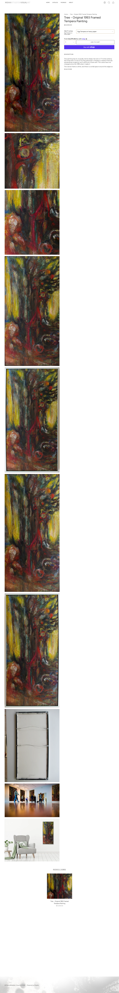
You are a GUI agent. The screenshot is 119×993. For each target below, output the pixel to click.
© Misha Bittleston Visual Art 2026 (15, 985)
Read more (68, 69)
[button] (55, 2)
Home (66, 14)
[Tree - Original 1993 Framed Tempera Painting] (59, 886)
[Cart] (113, 2)
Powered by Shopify (33, 985)
